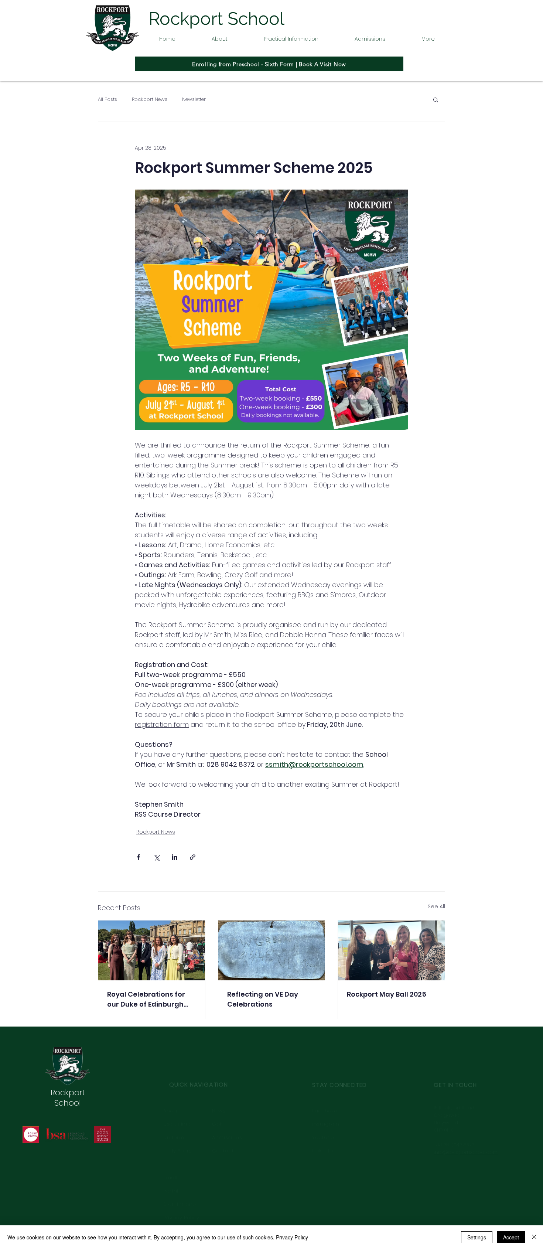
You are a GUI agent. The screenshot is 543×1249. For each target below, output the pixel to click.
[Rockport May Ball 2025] (391, 950)
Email (171, 1156)
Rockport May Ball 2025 (386, 994)
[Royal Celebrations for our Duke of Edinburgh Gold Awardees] (151, 950)
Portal (171, 1169)
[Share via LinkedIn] (174, 857)
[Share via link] (192, 857)
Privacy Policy (292, 1237)
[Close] (534, 1237)
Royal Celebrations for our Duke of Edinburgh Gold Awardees (146, 999)
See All (436, 906)
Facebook (325, 1089)
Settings (476, 1237)
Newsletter (194, 99)
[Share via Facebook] (138, 857)
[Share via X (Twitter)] (156, 857)
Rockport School (68, 1097)
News (219, 1089)
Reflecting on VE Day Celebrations (262, 999)
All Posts (107, 99)
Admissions (227, 1116)
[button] (220, 39)
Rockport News (149, 99)
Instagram (325, 1102)
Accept (511, 1237)
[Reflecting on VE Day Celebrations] (271, 950)
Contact (223, 1129)
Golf (217, 1102)
